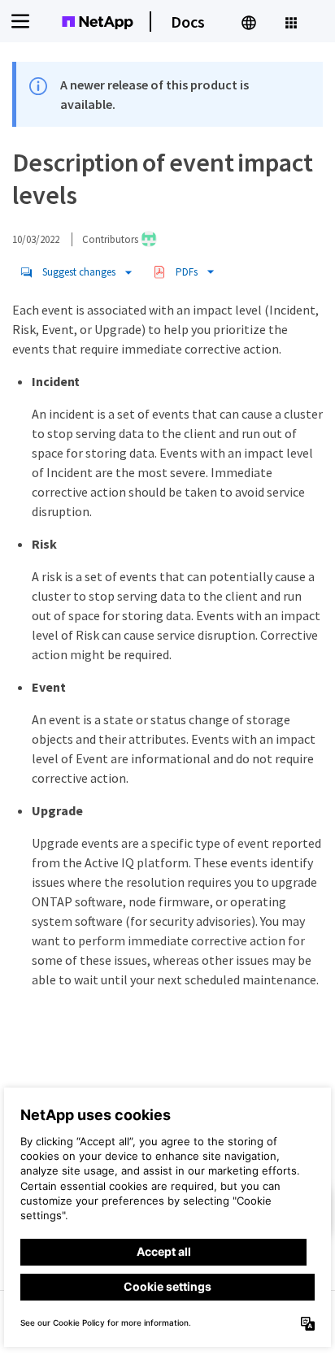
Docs (188, 21)
